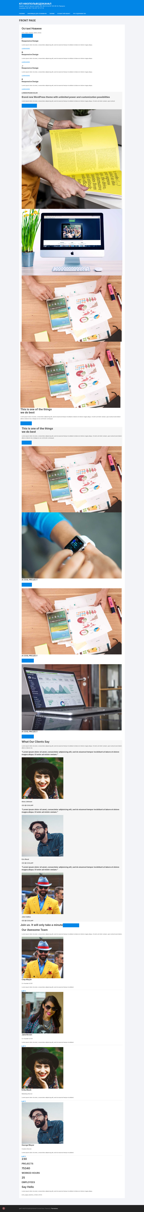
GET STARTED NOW (29, 105)
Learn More (26, 442)
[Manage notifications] (3, 1208)
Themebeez (54, 1208)
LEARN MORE (26, 48)
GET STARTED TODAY (71, 925)
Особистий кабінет (63, 13)
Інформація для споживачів (37, 13)
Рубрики (22, 13)
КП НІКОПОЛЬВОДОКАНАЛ (35, 3)
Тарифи (51, 13)
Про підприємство (79, 13)
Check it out (26, 584)
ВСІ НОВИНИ (27, 36)
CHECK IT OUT (27, 660)
